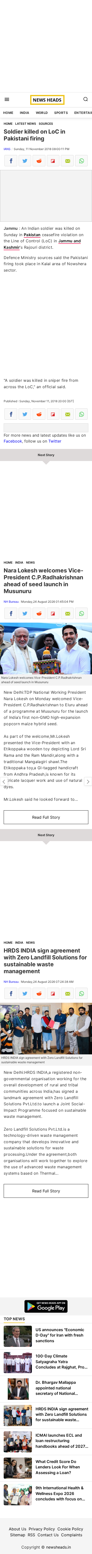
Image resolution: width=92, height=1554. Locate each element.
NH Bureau (11, 601)
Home (8, 113)
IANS (7, 149)
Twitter (54, 441)
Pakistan (32, 234)
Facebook (13, 441)
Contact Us (48, 1534)
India (24, 113)
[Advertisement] (46, 46)
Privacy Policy (42, 1528)
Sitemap (17, 1534)
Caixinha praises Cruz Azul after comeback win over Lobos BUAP (88, 781)
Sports (61, 113)
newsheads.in (58, 1547)
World (42, 113)
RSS (31, 1534)
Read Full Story (46, 817)
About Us (17, 1528)
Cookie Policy (70, 1528)
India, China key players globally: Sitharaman (4, 781)
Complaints (71, 1534)
